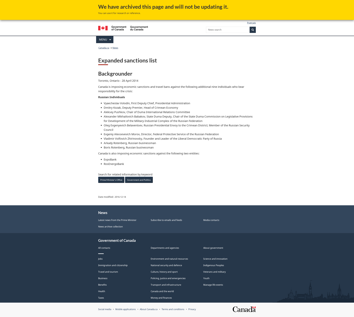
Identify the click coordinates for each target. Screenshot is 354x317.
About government (213, 247)
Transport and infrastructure (166, 284)
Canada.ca (103, 47)
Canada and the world (162, 291)
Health (101, 291)
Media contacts (211, 220)
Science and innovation (215, 258)
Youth (206, 278)
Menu (103, 39)
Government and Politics (139, 179)
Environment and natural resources (169, 258)
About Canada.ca (149, 309)
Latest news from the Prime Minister (117, 220)
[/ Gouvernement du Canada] (123, 28)
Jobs (100, 258)
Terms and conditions (173, 309)
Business (102, 278)
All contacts (104, 247)
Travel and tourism (108, 271)
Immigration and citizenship (113, 265)
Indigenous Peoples (213, 265)
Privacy (192, 309)
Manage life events (213, 284)
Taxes (101, 297)
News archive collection (110, 226)
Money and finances (161, 297)
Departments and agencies (165, 247)
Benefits (102, 284)
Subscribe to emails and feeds (166, 220)
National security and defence (166, 265)
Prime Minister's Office (111, 179)
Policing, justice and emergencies (168, 278)
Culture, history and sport (164, 271)
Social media (104, 309)
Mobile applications (125, 309)
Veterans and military (214, 271)
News (115, 47)
